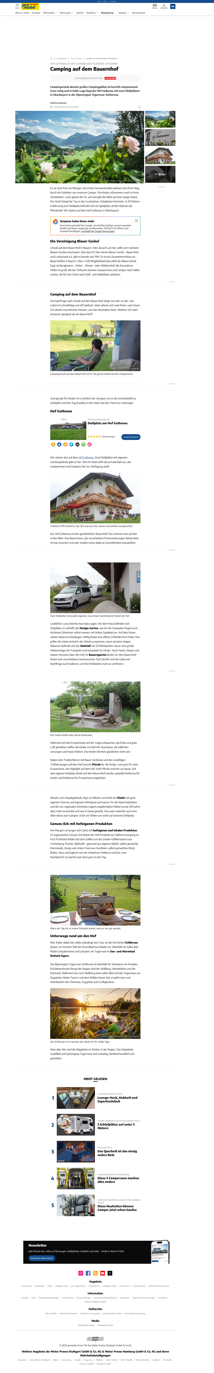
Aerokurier (22, 1360)
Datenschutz (67, 1297)
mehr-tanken (112, 1360)
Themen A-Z (125, 1286)
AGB (34, 1297)
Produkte (113, 1)
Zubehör (80, 12)
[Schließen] (136, 220)
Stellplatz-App (61, 1286)
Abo (99, 1)
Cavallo (77, 1360)
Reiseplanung (107, 12)
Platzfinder (91, 12)
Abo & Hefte (51, 1313)
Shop (50, 1286)
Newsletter (39, 1286)
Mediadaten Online (86, 1325)
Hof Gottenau (86, 457)
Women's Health (104, 1364)
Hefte (105, 1)
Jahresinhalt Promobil (112, 1313)
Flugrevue (88, 1360)
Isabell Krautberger (58, 102)
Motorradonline (142, 1360)
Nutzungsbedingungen (49, 1297)
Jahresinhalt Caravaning (135, 1313)
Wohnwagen (65, 12)
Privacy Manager (83, 1297)
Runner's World (86, 1364)
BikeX (55, 1360)
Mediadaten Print (105, 1325)
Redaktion (162, 1297)
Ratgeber (123, 12)
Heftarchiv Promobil (68, 1313)
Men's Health (126, 1360)
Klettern (99, 1360)
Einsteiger (36, 12)
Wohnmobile (48, 12)
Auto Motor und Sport (40, 1360)
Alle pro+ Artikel (22, 12)
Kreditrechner (140, 1286)
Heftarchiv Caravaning (90, 1313)
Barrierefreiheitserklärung (105, 1297)
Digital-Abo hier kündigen (144, 1297)
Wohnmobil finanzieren (159, 1286)
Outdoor (156, 1360)
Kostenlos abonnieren (42, 1258)
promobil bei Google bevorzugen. (98, 231)
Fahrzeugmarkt (138, 12)
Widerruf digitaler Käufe (95, 1301)
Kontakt (24, 1297)
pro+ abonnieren (78, 1286)
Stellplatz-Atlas (109, 1286)
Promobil (167, 1360)
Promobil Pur (94, 1286)
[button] (79, 147)
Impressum (124, 1297)
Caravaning (27, 1286)
